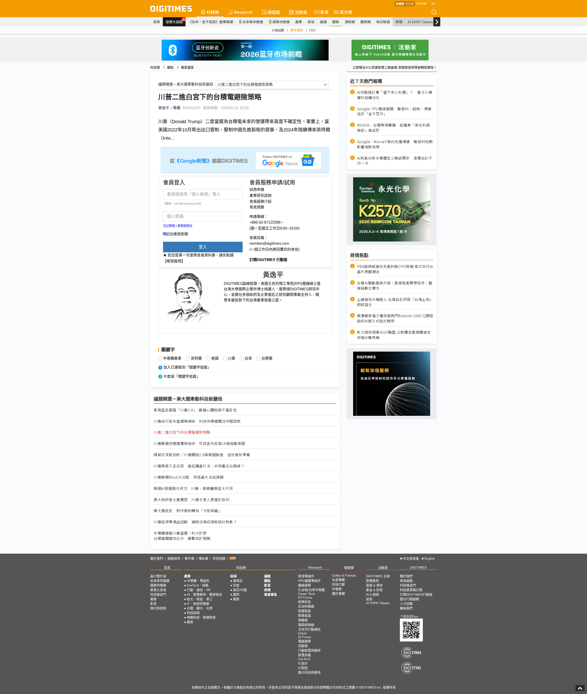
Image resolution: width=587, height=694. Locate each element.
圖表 (190, 622)
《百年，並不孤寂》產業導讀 (210, 21)
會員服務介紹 (260, 201)
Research (243, 12)
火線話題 (277, 30)
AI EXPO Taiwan (420, 21)
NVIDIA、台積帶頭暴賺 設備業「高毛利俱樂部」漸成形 (393, 127)
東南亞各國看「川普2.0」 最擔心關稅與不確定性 (195, 410)
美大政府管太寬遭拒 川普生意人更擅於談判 (191, 499)
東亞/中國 (240, 590)
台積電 (266, 358)
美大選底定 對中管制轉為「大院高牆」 (188, 510)
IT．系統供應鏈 (198, 603)
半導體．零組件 (198, 581)
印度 (236, 585)
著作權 (189, 558)
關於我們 (156, 558)
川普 (231, 358)
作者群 (337, 589)
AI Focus (304, 637)
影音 (322, 12)
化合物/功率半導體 (311, 590)
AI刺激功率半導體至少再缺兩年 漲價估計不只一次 (394, 160)
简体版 (409, 4)
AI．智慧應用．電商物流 (204, 594)
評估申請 (420, 3)
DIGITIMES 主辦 (378, 576)
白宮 (248, 358)
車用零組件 (306, 576)
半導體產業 (172, 358)
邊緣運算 (304, 585)
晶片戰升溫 (158, 576)
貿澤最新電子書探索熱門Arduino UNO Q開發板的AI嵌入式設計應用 (395, 318)
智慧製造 (304, 611)
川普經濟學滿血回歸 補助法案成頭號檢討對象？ (195, 522)
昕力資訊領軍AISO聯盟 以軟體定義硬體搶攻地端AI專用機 (394, 335)
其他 (369, 599)
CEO (312, 30)
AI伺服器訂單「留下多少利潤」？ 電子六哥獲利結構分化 (394, 95)
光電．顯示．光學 (200, 608)
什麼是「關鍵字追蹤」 (181, 376)
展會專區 (270, 594)
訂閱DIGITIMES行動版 (416, 594)
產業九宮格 (158, 590)
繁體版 (400, 4)
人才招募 (406, 603)
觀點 (335, 21)
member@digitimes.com (269, 243)
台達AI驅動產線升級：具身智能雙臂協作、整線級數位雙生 (394, 285)
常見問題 (256, 207)
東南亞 (238, 581)
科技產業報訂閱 (411, 590)
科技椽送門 (158, 594)
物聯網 (303, 620)
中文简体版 (411, 558)
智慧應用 (372, 581)
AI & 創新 (372, 594)
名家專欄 (338, 580)
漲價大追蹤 (176, 21)
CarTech (304, 659)
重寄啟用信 (184, 226)
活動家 (301, 12)
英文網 (346, 12)
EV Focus (305, 597)
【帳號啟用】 (174, 261)
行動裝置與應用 (309, 650)
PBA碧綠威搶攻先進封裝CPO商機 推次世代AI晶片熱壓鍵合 (395, 269)
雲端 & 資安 (374, 585)
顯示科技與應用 (309, 672)
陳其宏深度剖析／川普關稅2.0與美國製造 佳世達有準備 (202, 454)
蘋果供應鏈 (281, 21)
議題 (323, 21)
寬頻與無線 (306, 625)
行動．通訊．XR (198, 590)
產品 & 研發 (374, 590)
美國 (215, 358)
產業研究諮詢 (260, 195)
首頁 (156, 21)
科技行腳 (338, 584)
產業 (298, 21)
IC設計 (303, 663)
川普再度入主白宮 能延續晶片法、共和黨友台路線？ (199, 466)
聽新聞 (365, 21)
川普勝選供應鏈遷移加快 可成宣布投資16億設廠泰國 (199, 443)
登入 (434, 3)
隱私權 (203, 558)
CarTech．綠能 (198, 585)
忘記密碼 (169, 226)
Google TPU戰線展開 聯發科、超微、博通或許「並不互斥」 (394, 111)
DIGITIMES (418, 567)
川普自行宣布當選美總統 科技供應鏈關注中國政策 (197, 421)
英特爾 (196, 358)
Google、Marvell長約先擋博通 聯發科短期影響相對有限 (395, 144)
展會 (153, 599)
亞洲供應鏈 (306, 606)
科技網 (213, 12)
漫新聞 (350, 21)
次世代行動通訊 (309, 629)
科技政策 (193, 613)
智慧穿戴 (304, 655)
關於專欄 (338, 593)
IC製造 (303, 668)
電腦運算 (304, 641)
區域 (310, 21)
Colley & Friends (344, 575)
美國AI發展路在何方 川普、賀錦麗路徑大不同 (193, 488)
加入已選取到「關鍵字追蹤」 (187, 367)
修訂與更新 (158, 608)
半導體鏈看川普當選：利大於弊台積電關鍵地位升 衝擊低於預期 (182, 535)
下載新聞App (409, 616)
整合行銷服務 (409, 599)
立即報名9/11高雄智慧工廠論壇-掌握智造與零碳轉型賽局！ (395, 67)
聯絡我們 (406, 608)
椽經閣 (274, 12)
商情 (399, 21)
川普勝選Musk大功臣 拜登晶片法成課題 (189, 477)
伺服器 (303, 646)
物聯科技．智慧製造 (201, 617)
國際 (236, 594)
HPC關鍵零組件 (309, 581)
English (429, 558)
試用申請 (256, 190)
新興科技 (304, 602)
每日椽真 (383, 21)
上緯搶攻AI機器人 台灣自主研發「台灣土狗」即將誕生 (395, 302)
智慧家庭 (304, 615)
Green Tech (306, 594)
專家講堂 (296, 30)
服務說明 (173, 558)
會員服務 (406, 581)
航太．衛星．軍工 (200, 599)
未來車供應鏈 (252, 21)
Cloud (302, 633)
